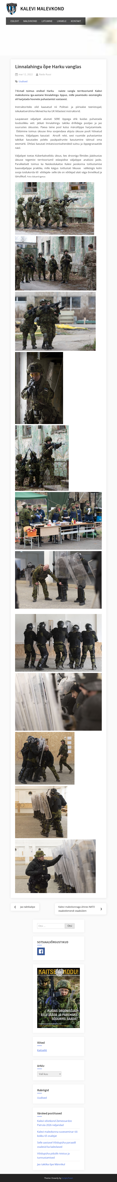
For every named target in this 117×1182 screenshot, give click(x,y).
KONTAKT (76, 21)
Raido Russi (45, 74)
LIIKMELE (61, 21)
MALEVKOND (30, 21)
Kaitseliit (42, 1050)
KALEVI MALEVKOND (42, 8)
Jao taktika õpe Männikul (51, 1164)
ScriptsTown (67, 1178)
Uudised (23, 81)
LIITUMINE (47, 21)
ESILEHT (15, 21)
